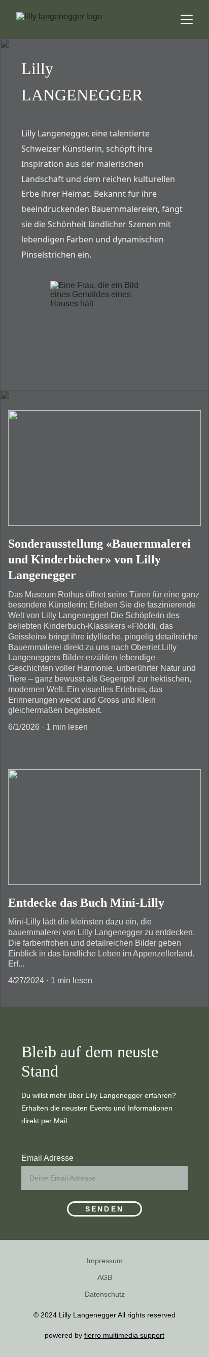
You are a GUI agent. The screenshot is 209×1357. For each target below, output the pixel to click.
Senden (104, 1209)
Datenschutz (105, 1294)
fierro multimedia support (124, 1335)
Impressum (105, 1261)
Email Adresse (47, 1158)
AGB (104, 1277)
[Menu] (187, 19)
